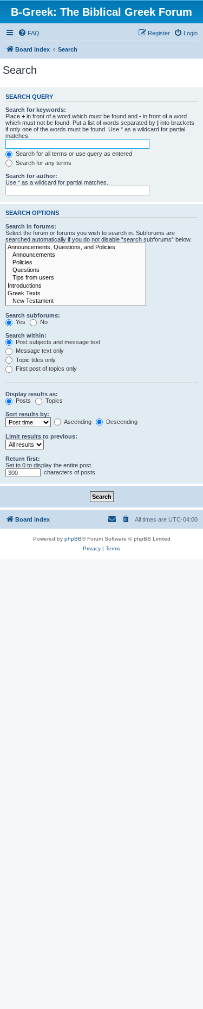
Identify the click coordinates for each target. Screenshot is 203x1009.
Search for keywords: (35, 109)
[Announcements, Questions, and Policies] (75, 247)
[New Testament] (75, 301)
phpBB (73, 539)
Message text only (39, 350)
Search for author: (31, 176)
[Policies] (75, 262)
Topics (53, 400)
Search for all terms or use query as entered (73, 153)
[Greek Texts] (75, 293)
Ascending (77, 421)
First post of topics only (45, 368)
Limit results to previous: (41, 436)
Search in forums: (30, 226)
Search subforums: (32, 315)
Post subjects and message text (57, 342)
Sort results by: (27, 414)
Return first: (22, 458)
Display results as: (31, 394)
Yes (19, 322)
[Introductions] (75, 286)
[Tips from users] (75, 278)
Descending (120, 421)
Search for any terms (42, 163)
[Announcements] (75, 255)
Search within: (26, 335)
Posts (22, 400)
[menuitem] (29, 33)
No (43, 322)
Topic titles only (35, 360)
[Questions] (75, 270)
